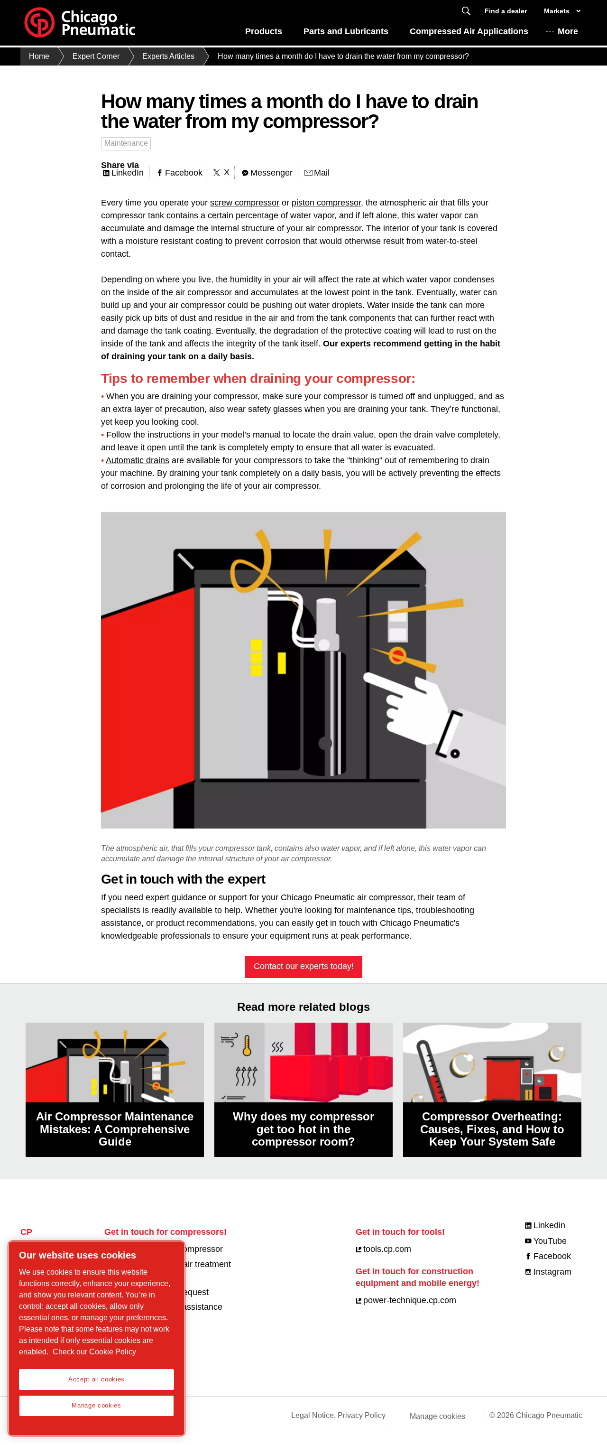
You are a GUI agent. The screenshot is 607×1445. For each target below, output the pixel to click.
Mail (322, 172)
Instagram (552, 1272)
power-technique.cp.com (409, 1300)
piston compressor (326, 202)
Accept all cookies (96, 1379)
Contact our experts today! (304, 966)
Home (39, 56)
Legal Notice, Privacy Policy (338, 1415)
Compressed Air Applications (469, 31)
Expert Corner (96, 56)
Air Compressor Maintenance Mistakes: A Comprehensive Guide (114, 1129)
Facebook (183, 172)
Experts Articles (168, 56)
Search (466, 11)
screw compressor (244, 202)
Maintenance (126, 143)
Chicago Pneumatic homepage (79, 22)
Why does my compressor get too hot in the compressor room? (303, 1129)
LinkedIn (127, 172)
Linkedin (549, 1225)
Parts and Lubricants (346, 31)
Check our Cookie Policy (94, 1352)
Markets (557, 11)
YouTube (550, 1241)
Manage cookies (437, 1416)
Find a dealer (506, 11)
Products (263, 31)
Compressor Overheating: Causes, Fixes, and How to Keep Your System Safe (492, 1129)
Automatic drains (137, 460)
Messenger (271, 172)
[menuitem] (263, 34)
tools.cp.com (387, 1249)
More (568, 31)
